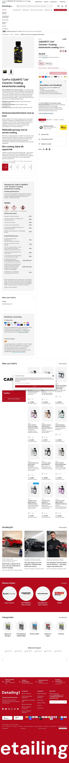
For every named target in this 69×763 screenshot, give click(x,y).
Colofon (3, 726)
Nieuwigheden (16, 10)
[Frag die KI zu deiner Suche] (51, 6)
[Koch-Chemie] (9, 593)
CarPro (11, 34)
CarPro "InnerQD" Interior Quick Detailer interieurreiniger (60, 464)
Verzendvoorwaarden (38, 726)
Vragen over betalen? (23, 332)
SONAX (59, 603)
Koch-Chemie (9, 603)
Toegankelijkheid (5, 728)
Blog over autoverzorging (36, 10)
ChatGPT (50, 119)
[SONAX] (59, 593)
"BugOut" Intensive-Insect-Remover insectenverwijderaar (47, 426)
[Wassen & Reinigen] (7, 626)
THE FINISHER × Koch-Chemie (26, 604)
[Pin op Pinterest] (49, 149)
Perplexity (42, 121)
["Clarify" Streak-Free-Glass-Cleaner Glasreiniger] (33, 451)
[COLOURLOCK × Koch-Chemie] (43, 593)
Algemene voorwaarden (28, 726)
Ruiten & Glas (34, 634)
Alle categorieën (63, 617)
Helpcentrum (15, 726)
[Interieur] (61, 626)
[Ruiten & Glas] (34, 626)
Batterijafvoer (23, 728)
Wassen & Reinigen (7, 635)
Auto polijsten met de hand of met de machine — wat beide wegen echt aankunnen (57, 564)
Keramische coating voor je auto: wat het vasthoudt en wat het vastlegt (11, 566)
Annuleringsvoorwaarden (62, 726)
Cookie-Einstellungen (42, 728)
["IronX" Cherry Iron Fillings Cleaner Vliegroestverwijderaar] (61, 489)
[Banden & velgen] (47, 626)
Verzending (44, 57)
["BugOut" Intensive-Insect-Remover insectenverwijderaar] (47, 414)
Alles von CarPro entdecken (14, 398)
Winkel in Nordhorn (26, 693)
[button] (66, 6)
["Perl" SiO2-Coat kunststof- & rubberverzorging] (47, 489)
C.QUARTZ (16, 34)
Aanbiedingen (25, 10)
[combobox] (34, 6)
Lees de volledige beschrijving (46, 113)
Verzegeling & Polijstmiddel (21, 635)
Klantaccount (20, 726)
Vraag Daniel (43, 119)
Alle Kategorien (5, 34)
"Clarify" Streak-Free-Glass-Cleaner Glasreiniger (33, 464)
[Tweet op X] (43, 149)
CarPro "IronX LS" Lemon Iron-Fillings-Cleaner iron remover (33, 426)
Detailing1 (7, 724)
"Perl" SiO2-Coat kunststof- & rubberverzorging (46, 502)
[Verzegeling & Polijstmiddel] (21, 626)
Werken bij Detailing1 (27, 704)
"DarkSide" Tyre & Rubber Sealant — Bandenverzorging (32, 502)
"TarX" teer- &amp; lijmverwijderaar (46, 463)
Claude (56, 119)
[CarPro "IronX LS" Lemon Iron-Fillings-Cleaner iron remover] (33, 414)
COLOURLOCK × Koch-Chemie (43, 604)
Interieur (61, 634)
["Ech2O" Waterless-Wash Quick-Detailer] (61, 414)
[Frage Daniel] (58, 6)
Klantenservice (38, 1)
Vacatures (46, 1)
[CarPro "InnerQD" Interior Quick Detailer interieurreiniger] (61, 451)
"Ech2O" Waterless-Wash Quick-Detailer (60, 425)
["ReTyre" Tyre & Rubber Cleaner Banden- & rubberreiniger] (61, 374)
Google (62, 119)
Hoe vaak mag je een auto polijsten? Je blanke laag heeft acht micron (33, 564)
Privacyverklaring (46, 726)
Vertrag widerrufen (62, 728)
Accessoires (40, 708)
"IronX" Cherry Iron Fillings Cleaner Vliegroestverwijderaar (61, 502)
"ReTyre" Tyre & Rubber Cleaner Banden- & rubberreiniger (61, 387)
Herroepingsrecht (53, 726)
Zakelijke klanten (48, 10)
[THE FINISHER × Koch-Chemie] (26, 593)
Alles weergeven (63, 363)
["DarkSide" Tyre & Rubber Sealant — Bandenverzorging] (33, 489)
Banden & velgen (48, 635)
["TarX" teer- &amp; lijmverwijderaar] (47, 451)
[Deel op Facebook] (46, 149)
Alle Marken (64, 583)
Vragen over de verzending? (19, 351)
